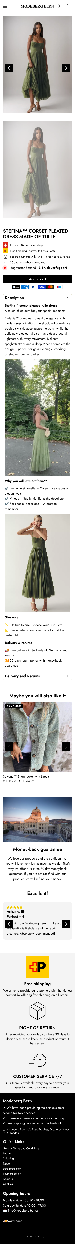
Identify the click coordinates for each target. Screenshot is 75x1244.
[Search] (58, 6)
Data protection (12, 1169)
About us (8, 1179)
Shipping (8, 1158)
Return (6, 1163)
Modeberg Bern (41, 1237)
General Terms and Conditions (21, 1148)
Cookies (8, 1184)
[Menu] (5, 6)
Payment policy (12, 1174)
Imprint (7, 1153)
